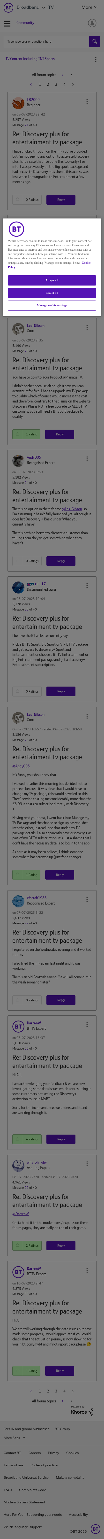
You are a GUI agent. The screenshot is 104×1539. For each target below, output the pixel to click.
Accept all (52, 280)
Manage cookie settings (52, 305)
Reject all (52, 292)
